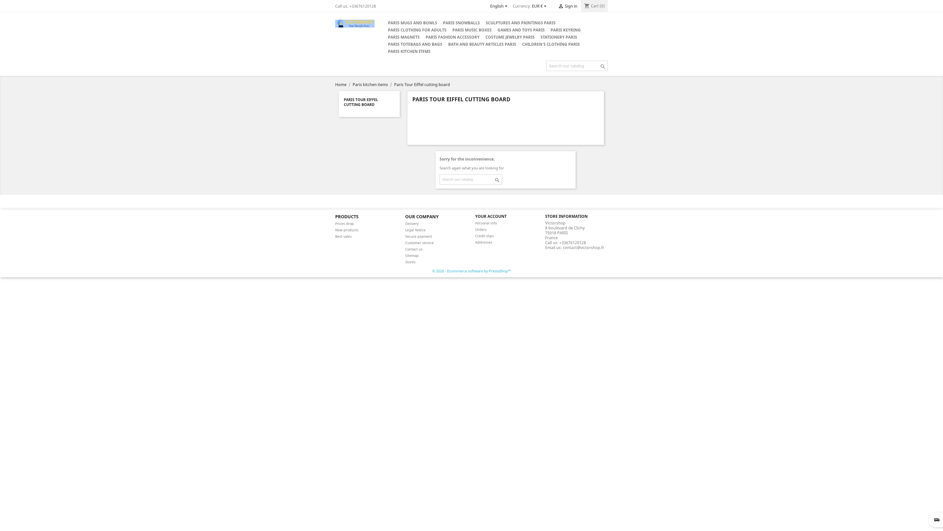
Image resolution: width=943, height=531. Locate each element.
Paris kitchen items (409, 51)
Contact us (414, 249)
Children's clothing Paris (551, 44)
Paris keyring (566, 30)
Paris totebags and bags (415, 44)
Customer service (419, 242)
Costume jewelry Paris (510, 37)
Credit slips (484, 236)
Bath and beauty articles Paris (482, 44)
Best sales (343, 236)
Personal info (486, 223)
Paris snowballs (461, 23)
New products (346, 230)
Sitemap (412, 255)
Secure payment (418, 236)
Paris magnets (404, 37)
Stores (410, 262)
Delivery (411, 223)
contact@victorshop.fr (583, 247)
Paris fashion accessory (453, 37)
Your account (491, 216)
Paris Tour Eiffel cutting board (361, 102)
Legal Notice (415, 230)
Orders (481, 229)
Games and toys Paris (521, 30)
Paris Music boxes (472, 30)
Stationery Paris (559, 37)
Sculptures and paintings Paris (520, 23)
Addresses (483, 242)
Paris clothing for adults (417, 30)
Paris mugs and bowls (412, 23)
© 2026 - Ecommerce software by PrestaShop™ (471, 270)
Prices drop (344, 223)
